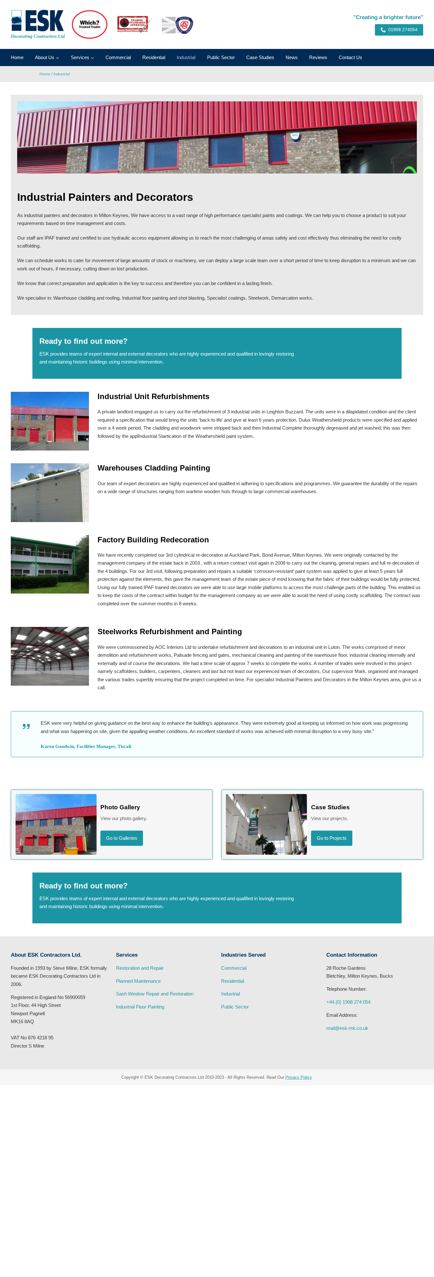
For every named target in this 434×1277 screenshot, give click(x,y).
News (292, 57)
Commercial (118, 57)
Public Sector (221, 57)
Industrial (186, 57)
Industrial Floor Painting (140, 1006)
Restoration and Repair (140, 968)
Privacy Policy (298, 1077)
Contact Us (350, 57)
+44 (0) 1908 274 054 (348, 1002)
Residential (153, 57)
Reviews (318, 57)
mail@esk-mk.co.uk (347, 1028)
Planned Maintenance (138, 981)
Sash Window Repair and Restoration (154, 993)
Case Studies (260, 57)
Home (17, 57)
